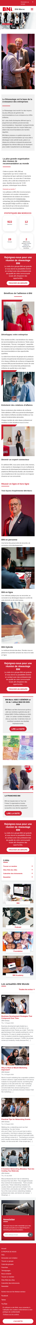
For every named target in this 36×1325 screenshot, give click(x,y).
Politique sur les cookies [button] (11, 1314)
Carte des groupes (7, 1264)
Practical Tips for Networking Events (15, 1119)
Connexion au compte (25, 3)
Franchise (4, 1267)
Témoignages (5, 1270)
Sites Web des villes (10, 870)
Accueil (3, 1248)
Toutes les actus (26, 989)
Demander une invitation (9, 1258)
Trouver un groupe (7, 1261)
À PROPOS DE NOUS (8, 1252)
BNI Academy (18, 975)
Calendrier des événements (12, 873)
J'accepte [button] (18, 1321)
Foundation (18, 951)
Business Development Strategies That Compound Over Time (16, 1017)
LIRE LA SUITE (18, 729)
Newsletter (7, 877)
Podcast (18, 927)
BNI (18, 903)
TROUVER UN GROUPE (18, 283)
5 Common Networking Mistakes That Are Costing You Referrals (17, 1170)
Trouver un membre (10, 866)
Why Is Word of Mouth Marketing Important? (14, 1068)
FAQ (2, 1255)
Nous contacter (6, 1274)
